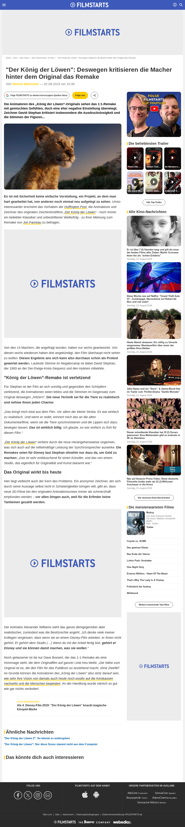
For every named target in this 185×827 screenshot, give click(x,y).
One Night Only (135, 567)
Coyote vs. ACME (136, 541)
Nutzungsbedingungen (88, 814)
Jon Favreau (32, 222)
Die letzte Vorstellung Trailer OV (136, 191)
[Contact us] (48, 795)
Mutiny (150, 512)
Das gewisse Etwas (137, 547)
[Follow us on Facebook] (18, 795)
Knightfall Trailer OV (173, 191)
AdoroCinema (160, 797)
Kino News (24, 58)
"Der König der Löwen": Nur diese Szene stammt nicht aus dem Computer (51, 744)
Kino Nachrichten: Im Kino (43, 58)
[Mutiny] (136, 523)
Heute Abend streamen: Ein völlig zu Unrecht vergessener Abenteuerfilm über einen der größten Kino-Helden (152, 345)
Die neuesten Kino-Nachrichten (154, 498)
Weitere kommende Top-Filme (154, 604)
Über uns (47, 814)
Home (8, 58)
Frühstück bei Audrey (139, 586)
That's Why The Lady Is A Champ (145, 580)
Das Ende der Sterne (138, 554)
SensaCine (161, 792)
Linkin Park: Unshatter (139, 560)
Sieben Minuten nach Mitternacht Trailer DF (154, 191)
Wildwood (132, 593)
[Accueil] (89, 5)
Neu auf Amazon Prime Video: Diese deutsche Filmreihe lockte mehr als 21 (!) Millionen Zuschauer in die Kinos (152, 481)
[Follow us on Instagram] (38, 795)
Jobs (57, 814)
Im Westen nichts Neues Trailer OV (173, 167)
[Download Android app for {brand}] (98, 794)
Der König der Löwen (80, 212)
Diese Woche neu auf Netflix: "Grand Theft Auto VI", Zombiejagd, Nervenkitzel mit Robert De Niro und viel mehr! (153, 299)
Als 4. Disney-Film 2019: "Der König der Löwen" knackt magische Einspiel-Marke (61, 707)
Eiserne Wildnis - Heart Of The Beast (147, 573)
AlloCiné (132, 792)
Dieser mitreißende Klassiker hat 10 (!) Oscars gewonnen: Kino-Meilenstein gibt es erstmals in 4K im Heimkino (153, 435)
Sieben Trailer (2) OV (154, 167)
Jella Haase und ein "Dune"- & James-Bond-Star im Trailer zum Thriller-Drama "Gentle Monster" (153, 390)
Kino (15, 58)
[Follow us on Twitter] (28, 795)
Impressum (68, 814)
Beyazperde (133, 797)
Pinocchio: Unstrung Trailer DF (136, 167)
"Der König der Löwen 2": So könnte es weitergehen (37, 738)
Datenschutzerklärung (113, 814)
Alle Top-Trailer (154, 202)
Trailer (149, 527)
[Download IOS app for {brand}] (87, 794)
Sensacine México (148, 802)
